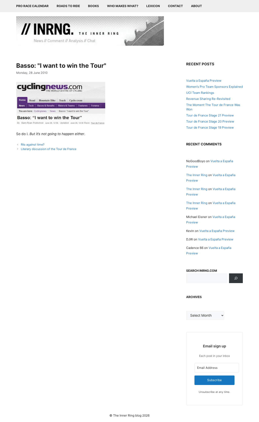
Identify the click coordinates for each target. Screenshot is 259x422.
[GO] (236, 278)
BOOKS (93, 6)
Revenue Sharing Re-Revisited (208, 99)
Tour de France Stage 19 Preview (210, 127)
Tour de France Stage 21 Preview (210, 115)
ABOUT (196, 6)
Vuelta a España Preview (203, 80)
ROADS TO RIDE (68, 6)
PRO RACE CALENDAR (32, 6)
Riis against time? (32, 144)
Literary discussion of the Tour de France (48, 149)
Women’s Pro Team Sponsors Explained (214, 87)
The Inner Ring (196, 175)
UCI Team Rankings (200, 93)
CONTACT (175, 6)
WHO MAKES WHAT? (122, 6)
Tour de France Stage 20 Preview (210, 121)
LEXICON (153, 6)
